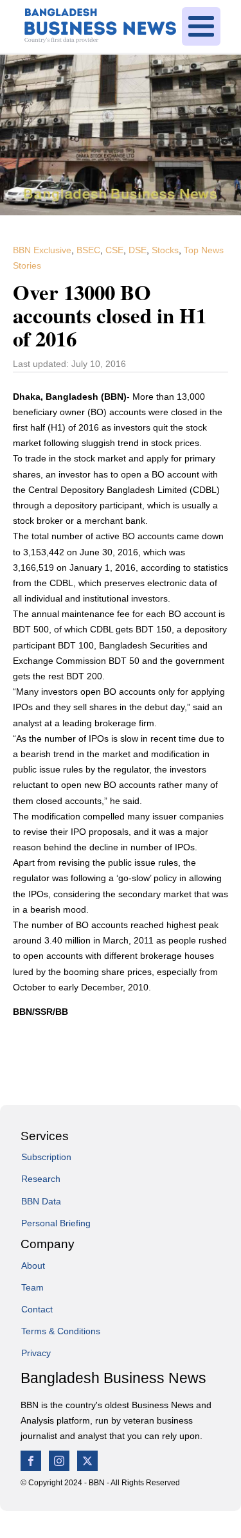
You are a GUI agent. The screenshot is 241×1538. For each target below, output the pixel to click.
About (33, 1265)
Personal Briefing (56, 1223)
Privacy (36, 1353)
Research (40, 1179)
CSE (114, 250)
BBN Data (41, 1201)
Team (32, 1287)
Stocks (165, 250)
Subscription (46, 1157)
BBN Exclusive (42, 250)
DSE (138, 250)
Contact (37, 1309)
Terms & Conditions (60, 1331)
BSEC (88, 250)
